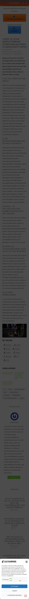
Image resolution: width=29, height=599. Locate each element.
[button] (26, 561)
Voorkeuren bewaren (14, 595)
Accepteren (14, 586)
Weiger (14, 591)
